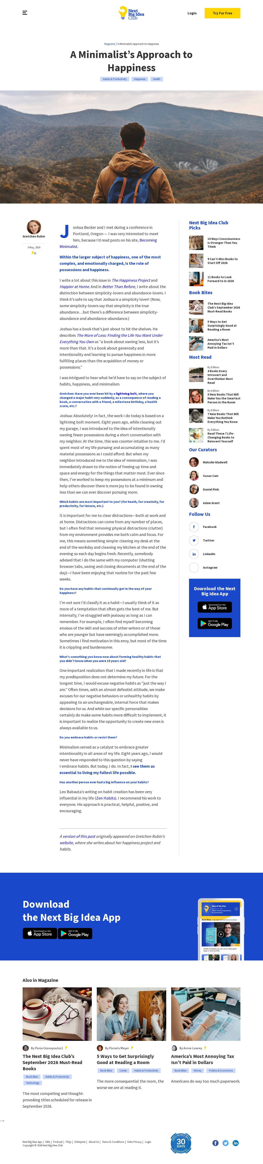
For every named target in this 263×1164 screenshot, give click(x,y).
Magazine (109, 44)
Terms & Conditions (113, 1142)
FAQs (68, 1142)
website (66, 842)
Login (192, 13)
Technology (32, 1083)
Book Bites (32, 1076)
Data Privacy (134, 1142)
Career (123, 1070)
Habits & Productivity (115, 79)
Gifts (47, 1142)
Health (156, 79)
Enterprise (80, 1142)
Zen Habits (105, 798)
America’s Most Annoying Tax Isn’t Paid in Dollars (202, 1059)
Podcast (57, 1142)
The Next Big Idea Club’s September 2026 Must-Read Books (52, 1062)
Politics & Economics (221, 1070)
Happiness (139, 79)
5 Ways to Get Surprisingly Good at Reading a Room (125, 1059)
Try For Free (222, 13)
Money (197, 1070)
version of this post (79, 836)
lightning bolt (126, 393)
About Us (94, 1142)
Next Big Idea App (32, 1142)
